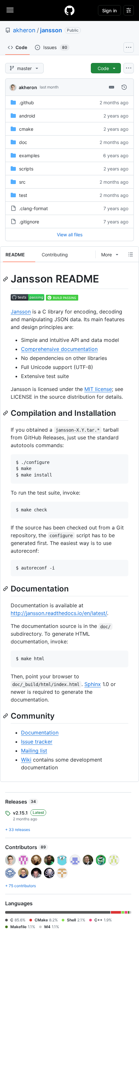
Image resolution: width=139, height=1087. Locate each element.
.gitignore (29, 221)
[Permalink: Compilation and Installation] (6, 412)
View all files (69, 234)
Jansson (21, 311)
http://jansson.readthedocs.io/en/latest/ (59, 613)
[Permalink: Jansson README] (6, 278)
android (27, 115)
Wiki (26, 759)
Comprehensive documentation (59, 349)
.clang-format (33, 208)
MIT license (98, 389)
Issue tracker (36, 741)
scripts (26, 168)
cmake (26, 129)
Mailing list (34, 750)
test (23, 195)
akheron (24, 30)
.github (26, 102)
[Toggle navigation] (10, 10)
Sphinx (92, 684)
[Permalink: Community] (6, 715)
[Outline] (130, 254)
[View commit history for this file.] (124, 87)
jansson (51, 30)
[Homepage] (69, 10)
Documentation (40, 732)
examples (29, 155)
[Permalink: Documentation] (6, 588)
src (22, 182)
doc (23, 142)
